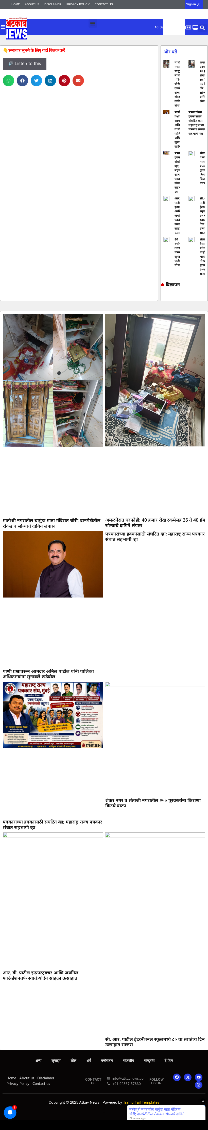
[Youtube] (198, 1077)
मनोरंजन (107, 1060)
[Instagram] (198, 1085)
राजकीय (128, 1060)
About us (32, 4)
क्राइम (56, 1060)
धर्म (88, 1060)
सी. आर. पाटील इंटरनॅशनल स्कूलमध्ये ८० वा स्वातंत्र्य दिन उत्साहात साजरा (155, 1042)
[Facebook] (177, 1077)
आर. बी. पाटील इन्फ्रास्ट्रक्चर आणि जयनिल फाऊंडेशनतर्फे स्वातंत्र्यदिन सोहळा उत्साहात (40, 975)
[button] (93, 23)
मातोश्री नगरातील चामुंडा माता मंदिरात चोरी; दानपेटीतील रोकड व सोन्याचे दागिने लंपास (51, 523)
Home (15, 4)
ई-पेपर (169, 1060)
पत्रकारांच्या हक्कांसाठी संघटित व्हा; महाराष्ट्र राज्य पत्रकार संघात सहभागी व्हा (196, 123)
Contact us (104, 4)
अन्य (38, 1060)
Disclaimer (52, 4)
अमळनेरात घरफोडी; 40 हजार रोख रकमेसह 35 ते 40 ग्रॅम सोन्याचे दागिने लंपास (155, 522)
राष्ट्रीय (149, 1060)
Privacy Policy (77, 4)
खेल (73, 1060)
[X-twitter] (188, 1077)
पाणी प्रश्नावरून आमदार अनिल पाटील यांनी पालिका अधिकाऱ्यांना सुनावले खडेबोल (48, 674)
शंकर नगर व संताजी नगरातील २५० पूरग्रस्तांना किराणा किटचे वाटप (153, 803)
